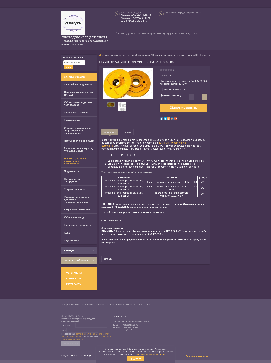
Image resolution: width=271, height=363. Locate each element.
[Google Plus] (175, 118)
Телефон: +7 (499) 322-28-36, (136, 15)
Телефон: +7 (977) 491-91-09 (125, 327)
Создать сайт (68, 355)
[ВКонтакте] (161, 118)
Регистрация (143, 304)
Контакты (130, 304)
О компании (87, 304)
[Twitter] (165, 118)
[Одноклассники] (168, 118)
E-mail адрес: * (68, 325)
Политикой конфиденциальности (151, 354)
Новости (120, 304)
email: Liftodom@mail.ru (134, 21)
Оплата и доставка (105, 304)
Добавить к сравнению (174, 89)
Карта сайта (73, 284)
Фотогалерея (74, 273)
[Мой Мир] (172, 118)
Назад (108, 258)
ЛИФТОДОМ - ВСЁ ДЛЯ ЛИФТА (84, 37)
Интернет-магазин (70, 304)
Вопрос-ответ (74, 278)
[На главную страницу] (73, 23)
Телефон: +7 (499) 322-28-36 (125, 325)
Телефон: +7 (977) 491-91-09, (136, 18)
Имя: (63, 330)
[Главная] (100, 55)
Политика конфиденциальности (198, 356)
